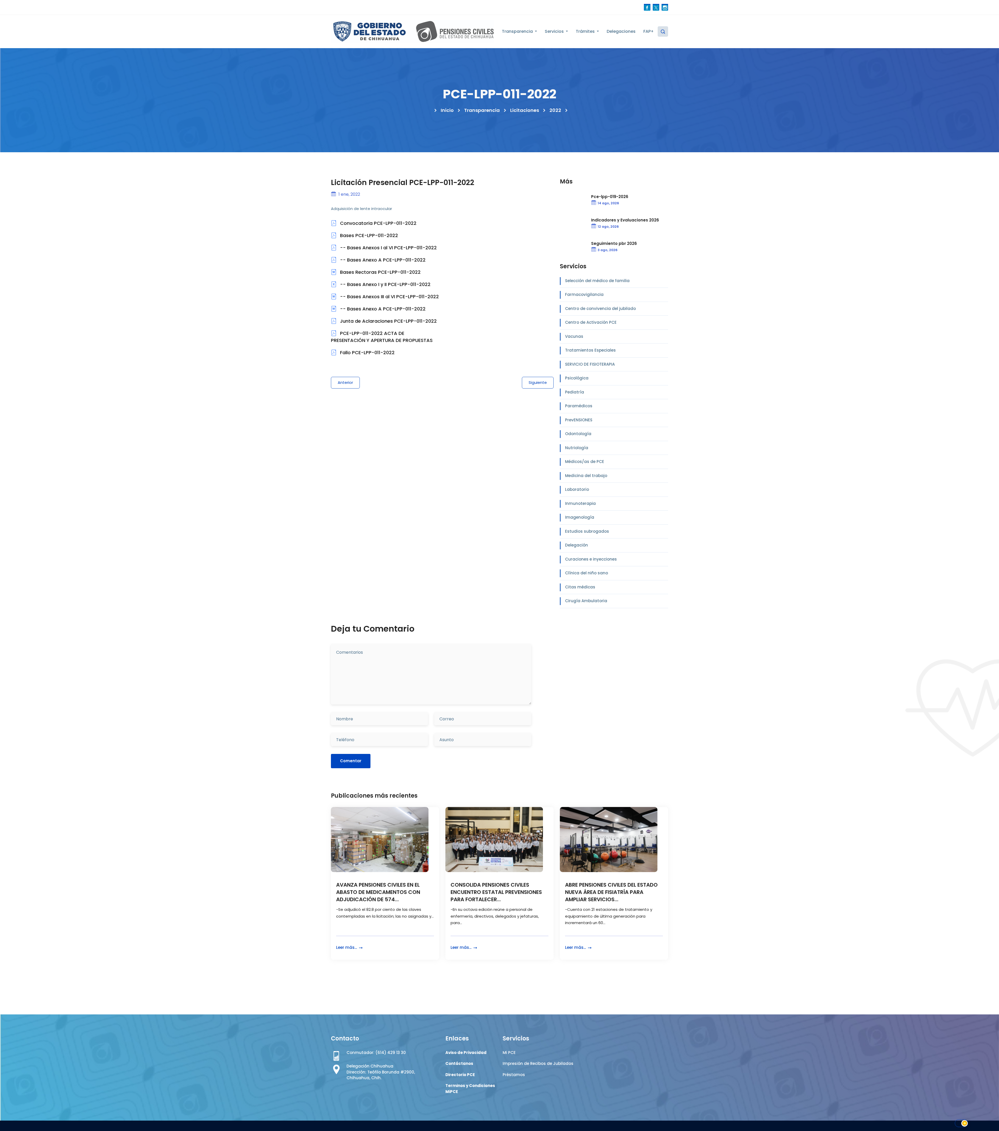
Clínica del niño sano (586, 573)
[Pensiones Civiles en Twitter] (656, 7)
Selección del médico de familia (597, 280)
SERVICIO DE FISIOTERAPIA (590, 364)
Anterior (345, 382)
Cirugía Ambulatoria (586, 600)
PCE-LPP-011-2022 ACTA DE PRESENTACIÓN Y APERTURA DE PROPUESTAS (382, 337)
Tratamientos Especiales (590, 350)
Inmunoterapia (580, 503)
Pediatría (574, 392)
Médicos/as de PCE (584, 461)
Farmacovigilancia (584, 294)
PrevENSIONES (578, 420)
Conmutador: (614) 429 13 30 (376, 1052)
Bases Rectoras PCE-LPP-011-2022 (380, 272)
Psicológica (576, 378)
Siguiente (538, 382)
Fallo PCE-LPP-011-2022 (367, 352)
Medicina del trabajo (586, 475)
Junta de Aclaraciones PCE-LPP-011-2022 (388, 321)
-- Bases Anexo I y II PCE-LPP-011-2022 (385, 284)
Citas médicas (580, 587)
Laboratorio (577, 489)
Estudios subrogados (587, 531)
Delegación (576, 545)
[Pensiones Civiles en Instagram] (665, 7)
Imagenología (579, 517)
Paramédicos (578, 406)
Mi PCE (509, 1052)
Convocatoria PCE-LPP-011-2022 (378, 223)
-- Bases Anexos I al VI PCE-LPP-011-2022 (388, 247)
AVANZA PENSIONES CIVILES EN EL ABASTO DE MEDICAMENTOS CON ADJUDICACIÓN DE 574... (378, 892)
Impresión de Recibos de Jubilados (538, 1063)
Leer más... (347, 947)
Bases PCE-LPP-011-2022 (368, 235)
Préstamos (514, 1074)
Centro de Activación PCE (591, 322)
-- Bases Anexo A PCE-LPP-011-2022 (382, 260)
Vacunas (574, 336)
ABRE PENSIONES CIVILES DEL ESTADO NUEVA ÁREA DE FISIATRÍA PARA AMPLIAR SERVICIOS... (611, 892)
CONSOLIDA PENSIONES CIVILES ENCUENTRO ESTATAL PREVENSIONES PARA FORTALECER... (496, 892)
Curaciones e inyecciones (591, 559)
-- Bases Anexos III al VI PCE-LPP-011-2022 (389, 296)
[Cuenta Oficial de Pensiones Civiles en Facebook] (647, 7)
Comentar (350, 761)
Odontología (578, 433)
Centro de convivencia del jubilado (600, 308)
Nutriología (576, 447)
